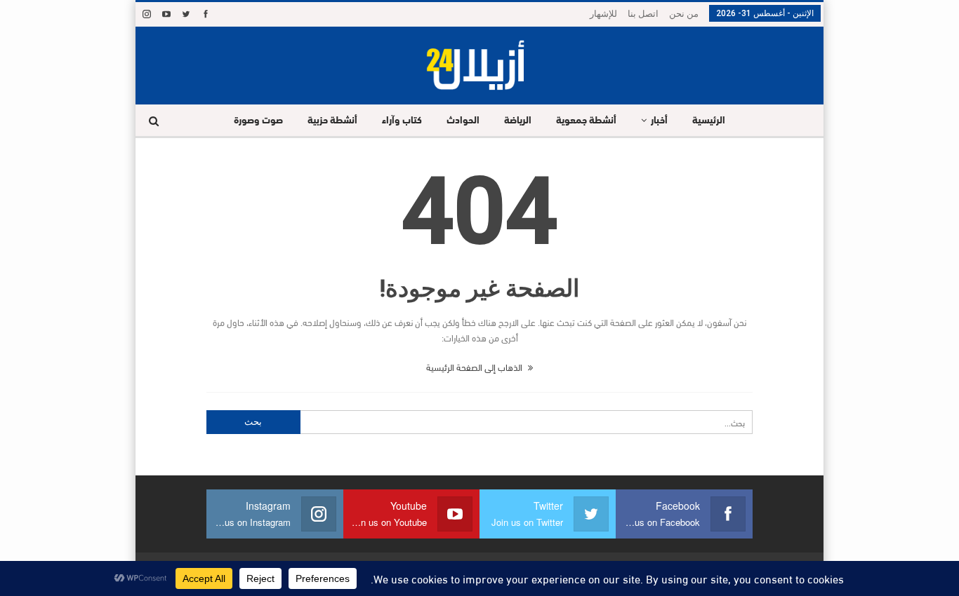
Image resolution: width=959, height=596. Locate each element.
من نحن (684, 13)
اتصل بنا (643, 13)
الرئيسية (708, 121)
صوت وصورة (258, 121)
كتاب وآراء (402, 121)
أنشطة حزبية (332, 121)
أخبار (659, 121)
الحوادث (463, 121)
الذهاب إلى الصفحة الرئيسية (475, 366)
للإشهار (603, 13)
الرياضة (517, 121)
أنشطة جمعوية (586, 121)
